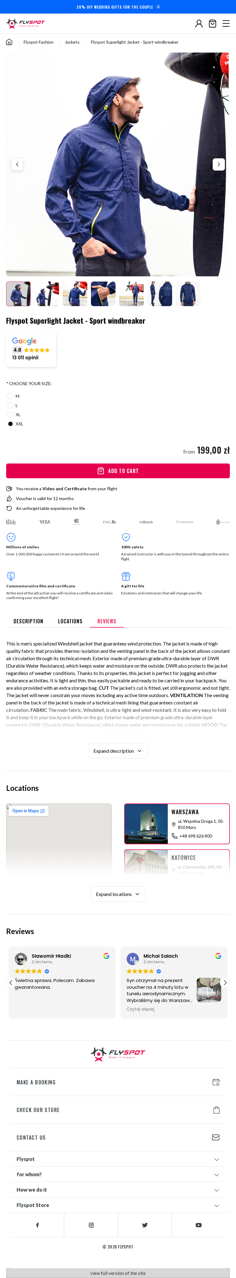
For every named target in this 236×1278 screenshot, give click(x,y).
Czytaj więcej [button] (140, 1009)
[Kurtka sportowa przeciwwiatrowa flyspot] (46, 294)
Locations (70, 621)
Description (28, 621)
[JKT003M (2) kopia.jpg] (160, 294)
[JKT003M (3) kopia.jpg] (188, 294)
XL (18, 414)
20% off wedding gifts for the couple (115, 7)
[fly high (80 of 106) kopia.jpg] (103, 294)
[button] (31, 349)
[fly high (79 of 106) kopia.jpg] (75, 294)
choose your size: (29, 383)
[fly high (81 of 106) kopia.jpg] (131, 294)
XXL (19, 423)
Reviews (106, 621)
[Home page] (27, 24)
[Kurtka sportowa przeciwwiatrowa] (18, 294)
